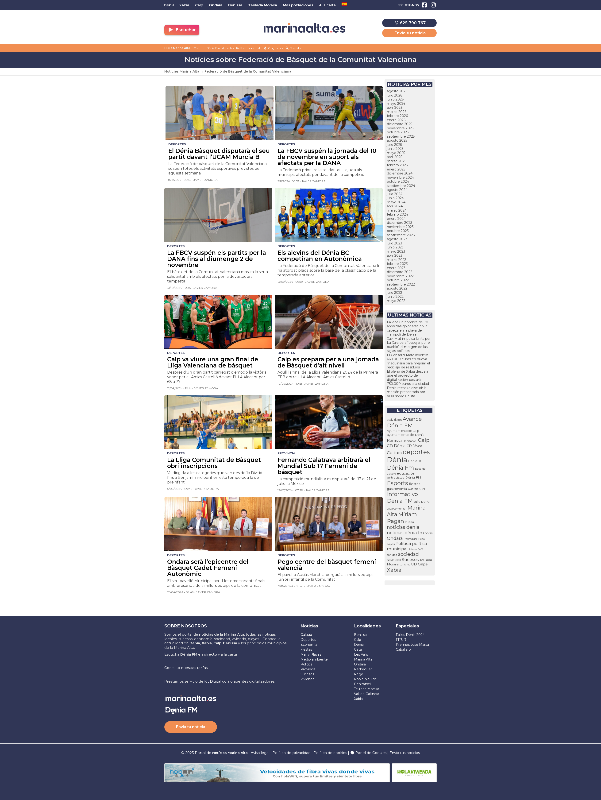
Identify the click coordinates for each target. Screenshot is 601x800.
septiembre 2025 (401, 136)
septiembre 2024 (401, 186)
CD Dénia (396, 445)
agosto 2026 (397, 91)
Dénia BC (415, 461)
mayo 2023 (396, 251)
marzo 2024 (397, 210)
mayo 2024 (396, 202)
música (409, 522)
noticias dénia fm (405, 532)
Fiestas (306, 649)
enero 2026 (396, 120)
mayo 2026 (396, 103)
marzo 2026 (396, 112)
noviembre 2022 (400, 276)
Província (308, 669)
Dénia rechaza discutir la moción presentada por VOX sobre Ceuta (407, 392)
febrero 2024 (397, 214)
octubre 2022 (398, 280)
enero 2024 (396, 218)
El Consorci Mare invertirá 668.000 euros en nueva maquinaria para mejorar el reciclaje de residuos (408, 361)
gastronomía (397, 489)
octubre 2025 (397, 132)
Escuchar (185, 29)
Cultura (199, 48)
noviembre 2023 (400, 227)
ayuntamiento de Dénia (405, 435)
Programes (275, 48)
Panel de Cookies (370, 752)
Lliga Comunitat (396, 508)
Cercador (295, 48)
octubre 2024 (398, 181)
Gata (358, 649)
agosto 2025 (397, 140)
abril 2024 (395, 206)
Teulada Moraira (366, 689)
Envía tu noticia (410, 33)
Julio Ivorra (422, 501)
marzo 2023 (396, 260)
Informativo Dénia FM (402, 497)
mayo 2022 (396, 301)
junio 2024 (395, 198)
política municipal (407, 546)
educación (406, 473)
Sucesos (410, 559)
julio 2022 (394, 292)
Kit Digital (212, 681)
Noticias (309, 626)
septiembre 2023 (401, 235)
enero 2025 (396, 169)
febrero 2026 (397, 116)
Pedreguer (410, 539)
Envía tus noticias (404, 752)
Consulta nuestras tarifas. (186, 667)
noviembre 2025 (400, 128)
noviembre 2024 (400, 177)
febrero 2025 (397, 165)
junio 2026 (395, 99)
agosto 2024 (397, 190)
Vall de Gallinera (366, 694)
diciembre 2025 (399, 124)
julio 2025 (394, 145)
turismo (405, 564)
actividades (394, 419)
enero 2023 (396, 268)
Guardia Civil (416, 489)
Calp (424, 440)
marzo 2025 (396, 161)
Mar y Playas (310, 654)
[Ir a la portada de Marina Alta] (304, 28)
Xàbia (394, 570)
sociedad (254, 48)
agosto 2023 (397, 239)
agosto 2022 (397, 288)
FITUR (401, 640)
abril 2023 (394, 255)
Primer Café (415, 549)
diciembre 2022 (399, 272)
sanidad (392, 555)
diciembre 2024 (399, 173)
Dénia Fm (213, 48)
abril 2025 (394, 157)
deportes (228, 48)
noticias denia (403, 527)
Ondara (395, 538)
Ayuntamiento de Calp (403, 431)
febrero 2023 (397, 264)
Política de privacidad (292, 752)
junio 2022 (395, 296)
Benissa (394, 440)
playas (391, 544)
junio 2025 (395, 149)
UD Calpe (419, 564)
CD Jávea (414, 446)
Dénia (397, 460)
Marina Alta (363, 659)
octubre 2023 (398, 231)
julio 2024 (394, 194)
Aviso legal (260, 752)
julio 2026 (394, 95)
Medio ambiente (314, 659)
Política (241, 48)
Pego (421, 539)
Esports (397, 483)
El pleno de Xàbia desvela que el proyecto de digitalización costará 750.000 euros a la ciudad (408, 377)
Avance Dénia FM (404, 422)
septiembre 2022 (401, 284)
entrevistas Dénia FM (404, 477)
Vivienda (307, 679)
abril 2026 (394, 107)
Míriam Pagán (402, 517)
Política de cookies (330, 752)
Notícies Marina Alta (181, 71)
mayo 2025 (396, 153)
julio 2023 (394, 243)
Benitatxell (410, 441)
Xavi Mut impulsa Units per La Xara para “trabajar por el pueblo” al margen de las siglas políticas (409, 344)
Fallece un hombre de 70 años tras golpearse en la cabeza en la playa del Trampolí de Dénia (407, 328)
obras (428, 533)
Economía (308, 644)
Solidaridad (394, 560)
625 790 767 (412, 22)
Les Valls (361, 654)
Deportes (308, 640)
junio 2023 (395, 247)
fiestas (414, 484)
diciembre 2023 (399, 222)
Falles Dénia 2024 (410, 635)
